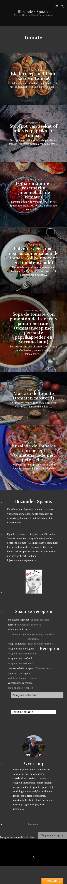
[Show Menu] (56, 6)
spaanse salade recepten (21, 668)
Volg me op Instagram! (52, 835)
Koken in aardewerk (29, 624)
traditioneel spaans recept (22, 677)
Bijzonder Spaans (33, 11)
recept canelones (17, 643)
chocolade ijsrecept (18, 619)
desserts (12, 624)
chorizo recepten (40, 619)
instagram (39, 851)
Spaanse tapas (44, 668)
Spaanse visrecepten (19, 672)
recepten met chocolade (21, 648)
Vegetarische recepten (20, 682)
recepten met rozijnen (20, 663)
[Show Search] (61, 6)
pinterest (34, 851)
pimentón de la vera (19, 629)
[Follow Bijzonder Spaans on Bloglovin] (34, 592)
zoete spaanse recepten (20, 687)
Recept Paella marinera (41, 643)
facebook (28, 851)
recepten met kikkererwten (22, 653)
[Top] (33, 856)
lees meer (33, 824)
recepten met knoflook (20, 658)
